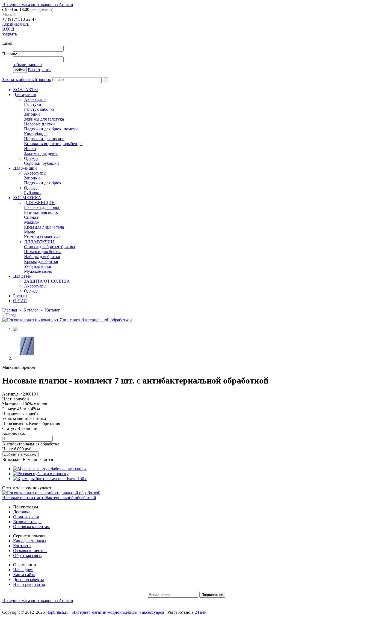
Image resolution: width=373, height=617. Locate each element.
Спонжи (32, 217)
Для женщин (25, 168)
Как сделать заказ (29, 540)
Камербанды (36, 133)
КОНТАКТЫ (25, 89)
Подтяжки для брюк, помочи (51, 129)
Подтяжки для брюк (42, 183)
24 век (200, 612)
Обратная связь (27, 555)
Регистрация (39, 69)
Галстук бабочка (39, 109)
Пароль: (9, 54)
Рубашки (32, 192)
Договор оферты (28, 579)
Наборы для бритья (42, 256)
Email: (7, 43)
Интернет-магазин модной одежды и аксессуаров (118, 612)
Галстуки (32, 104)
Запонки (32, 114)
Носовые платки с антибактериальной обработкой (49, 497)
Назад (10, 315)
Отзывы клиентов (30, 550)
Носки (30, 148)
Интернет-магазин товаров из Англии (37, 4)
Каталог (31, 310)
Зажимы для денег (41, 153)
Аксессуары (35, 99)
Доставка (21, 512)
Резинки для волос (41, 212)
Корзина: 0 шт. (15, 24)
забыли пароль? (27, 64)
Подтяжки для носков (44, 138)
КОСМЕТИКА (27, 197)
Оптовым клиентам (31, 526)
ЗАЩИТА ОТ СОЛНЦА (47, 281)
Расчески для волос (42, 207)
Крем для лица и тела (44, 227)
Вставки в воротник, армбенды (53, 143)
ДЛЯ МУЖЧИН (39, 241)
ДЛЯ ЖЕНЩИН (39, 202)
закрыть (9, 34)
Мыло (29, 232)
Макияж (31, 222)
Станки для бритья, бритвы (49, 246)
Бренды (20, 295)
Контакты (22, 545)
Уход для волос (38, 266)
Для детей (22, 276)
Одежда (31, 158)
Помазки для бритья (42, 251)
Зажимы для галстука (44, 119)
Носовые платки (39, 124)
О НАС (20, 300)
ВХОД (8, 29)
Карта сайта (24, 574)
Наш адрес (23, 569)
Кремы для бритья (41, 261)
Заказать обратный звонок (26, 79)
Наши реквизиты (29, 584)
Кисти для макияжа (42, 237)
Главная (9, 310)
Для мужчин (24, 94)
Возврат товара (27, 521)
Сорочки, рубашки (41, 163)
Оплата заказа (26, 516)
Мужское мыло (38, 271)
